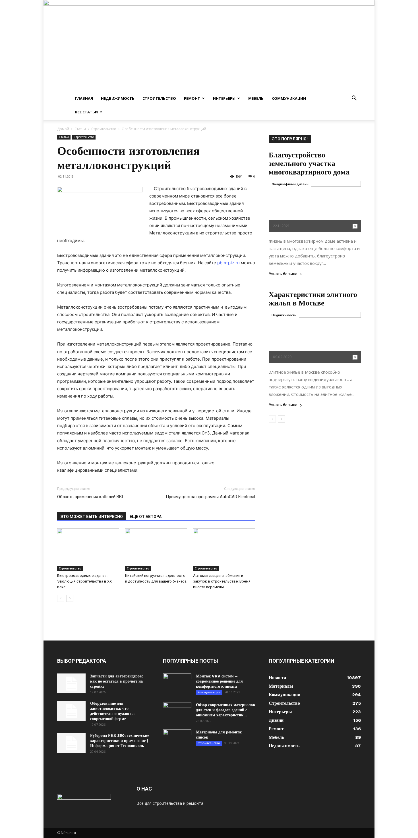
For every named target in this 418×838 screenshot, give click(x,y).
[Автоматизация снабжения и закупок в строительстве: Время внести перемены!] (224, 549)
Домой (63, 128)
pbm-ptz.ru (228, 262)
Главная (84, 98)
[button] (354, 98)
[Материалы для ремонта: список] (177, 739)
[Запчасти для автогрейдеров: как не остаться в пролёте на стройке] (71, 683)
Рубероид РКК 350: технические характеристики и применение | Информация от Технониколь (119, 740)
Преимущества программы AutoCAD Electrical (210, 496)
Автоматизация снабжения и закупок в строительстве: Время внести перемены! (222, 581)
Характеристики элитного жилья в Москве (313, 298)
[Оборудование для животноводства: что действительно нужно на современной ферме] (71, 711)
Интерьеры (224, 98)
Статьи (80, 128)
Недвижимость (117, 98)
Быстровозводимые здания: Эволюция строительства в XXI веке (85, 581)
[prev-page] (60, 598)
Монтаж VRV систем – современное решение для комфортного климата (219, 681)
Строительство (159, 98)
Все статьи (86, 112)
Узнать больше (283, 274)
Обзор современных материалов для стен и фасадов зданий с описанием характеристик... (225, 709)
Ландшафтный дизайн (290, 184)
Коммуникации (289, 98)
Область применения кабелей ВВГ (90, 496)
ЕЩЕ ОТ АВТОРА (146, 516)
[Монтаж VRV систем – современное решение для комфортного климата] (177, 683)
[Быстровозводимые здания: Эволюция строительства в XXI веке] (88, 549)
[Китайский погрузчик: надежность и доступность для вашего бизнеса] (156, 549)
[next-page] (69, 598)
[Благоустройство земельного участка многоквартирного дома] (315, 206)
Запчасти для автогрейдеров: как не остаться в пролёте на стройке (116, 681)
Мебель (256, 98)
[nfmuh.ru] (209, 46)
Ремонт (192, 98)
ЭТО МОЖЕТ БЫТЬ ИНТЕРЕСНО (92, 516)
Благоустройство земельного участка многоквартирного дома (309, 163)
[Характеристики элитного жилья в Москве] (315, 337)
